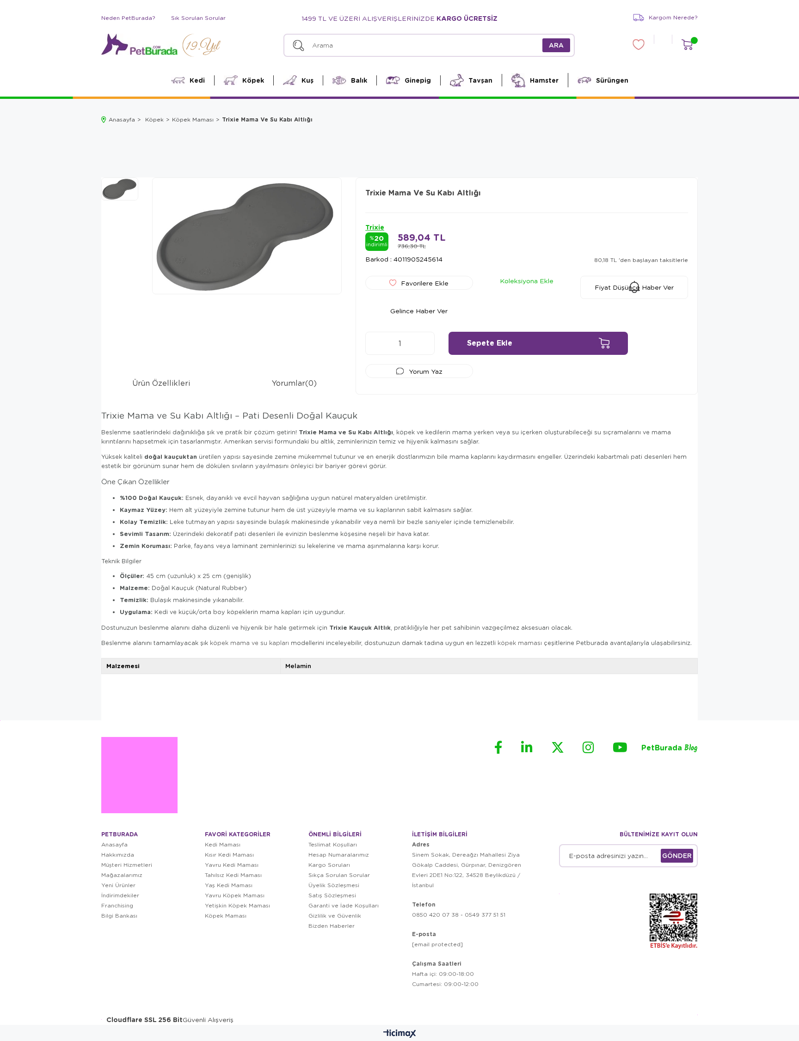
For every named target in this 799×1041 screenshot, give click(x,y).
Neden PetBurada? (128, 17)
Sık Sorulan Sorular (198, 17)
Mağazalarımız (121, 874)
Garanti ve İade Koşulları (343, 905)
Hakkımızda (117, 854)
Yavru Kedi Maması (231, 864)
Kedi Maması (222, 844)
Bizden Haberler (331, 925)
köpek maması (520, 642)
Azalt (376, 343)
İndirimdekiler (120, 895)
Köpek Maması (225, 915)
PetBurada (669, 748)
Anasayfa (114, 844)
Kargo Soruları (329, 864)
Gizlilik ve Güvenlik (334, 915)
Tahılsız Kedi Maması (233, 874)
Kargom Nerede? (673, 17)
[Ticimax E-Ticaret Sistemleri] (399, 1034)
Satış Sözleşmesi (332, 895)
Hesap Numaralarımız (338, 854)
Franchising (117, 905)
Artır (423, 343)
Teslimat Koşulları (332, 844)
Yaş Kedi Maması (228, 885)
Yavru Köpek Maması (234, 895)
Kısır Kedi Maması (229, 854)
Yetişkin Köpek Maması (237, 905)
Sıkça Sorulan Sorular (339, 874)
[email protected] (437, 944)
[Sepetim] (687, 44)
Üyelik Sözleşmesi (333, 885)
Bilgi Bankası (119, 915)
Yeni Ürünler (118, 885)
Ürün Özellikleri (161, 383)
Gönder (677, 855)
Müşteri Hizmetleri (126, 864)
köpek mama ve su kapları (249, 642)
